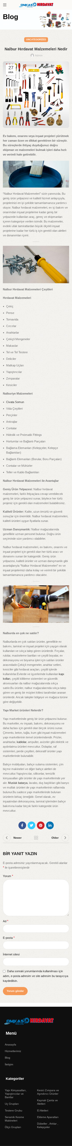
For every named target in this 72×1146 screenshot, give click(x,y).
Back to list (36, 838)
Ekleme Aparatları (48, 1117)
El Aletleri (42, 1110)
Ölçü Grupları (13, 1127)
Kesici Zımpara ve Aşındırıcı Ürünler (48, 1092)
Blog (7, 1057)
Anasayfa (10, 1044)
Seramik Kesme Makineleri (14, 1119)
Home (6, 24)
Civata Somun (15, 402)
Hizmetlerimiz (13, 1051)
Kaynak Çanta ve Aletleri (47, 1102)
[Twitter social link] (31, 825)
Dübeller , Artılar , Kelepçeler (47, 1125)
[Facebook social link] (22, 825)
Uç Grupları (12, 1103)
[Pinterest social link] (41, 825)
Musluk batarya (17, 782)
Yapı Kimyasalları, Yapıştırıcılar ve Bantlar (15, 1094)
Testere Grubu (13, 1110)
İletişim (9, 1064)
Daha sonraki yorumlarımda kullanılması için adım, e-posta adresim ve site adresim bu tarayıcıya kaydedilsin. (35, 975)
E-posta (9, 937)
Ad (5, 921)
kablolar (21, 742)
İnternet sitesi (11, 954)
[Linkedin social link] (50, 825)
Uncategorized (22, 24)
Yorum (8, 876)
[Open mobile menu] (5, 5)
